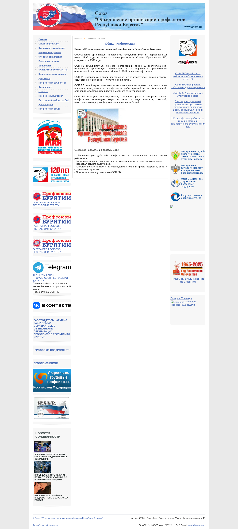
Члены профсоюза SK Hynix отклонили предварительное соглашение (50, 456)
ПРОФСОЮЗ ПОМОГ (46, 363)
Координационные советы (52, 74)
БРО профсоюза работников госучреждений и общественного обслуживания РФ (188, 122)
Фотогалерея (45, 87)
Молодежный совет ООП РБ (53, 70)
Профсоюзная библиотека (52, 83)
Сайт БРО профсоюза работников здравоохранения (188, 86)
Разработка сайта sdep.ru (45, 525)
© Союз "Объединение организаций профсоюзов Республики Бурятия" (68, 518)
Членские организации (50, 57)
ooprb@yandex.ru (196, 525)
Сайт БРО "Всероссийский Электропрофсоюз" (188, 94)
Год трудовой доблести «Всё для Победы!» (54, 102)
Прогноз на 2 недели (183, 304)
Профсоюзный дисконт (51, 96)
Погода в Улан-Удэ (181, 298)
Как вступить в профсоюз (52, 48)
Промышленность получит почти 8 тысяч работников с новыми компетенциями (50, 477)
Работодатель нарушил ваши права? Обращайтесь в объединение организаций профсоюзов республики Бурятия (52, 328)
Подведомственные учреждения (49, 63)
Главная (78, 38)
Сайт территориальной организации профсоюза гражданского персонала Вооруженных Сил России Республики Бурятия (188, 107)
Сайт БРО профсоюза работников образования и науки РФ (187, 76)
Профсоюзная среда (49, 109)
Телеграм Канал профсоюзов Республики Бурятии (50, 278)
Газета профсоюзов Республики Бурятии (47, 204)
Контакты (43, 91)
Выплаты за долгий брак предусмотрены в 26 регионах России (51, 497)
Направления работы (50, 52)
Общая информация (49, 44)
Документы (44, 78)
